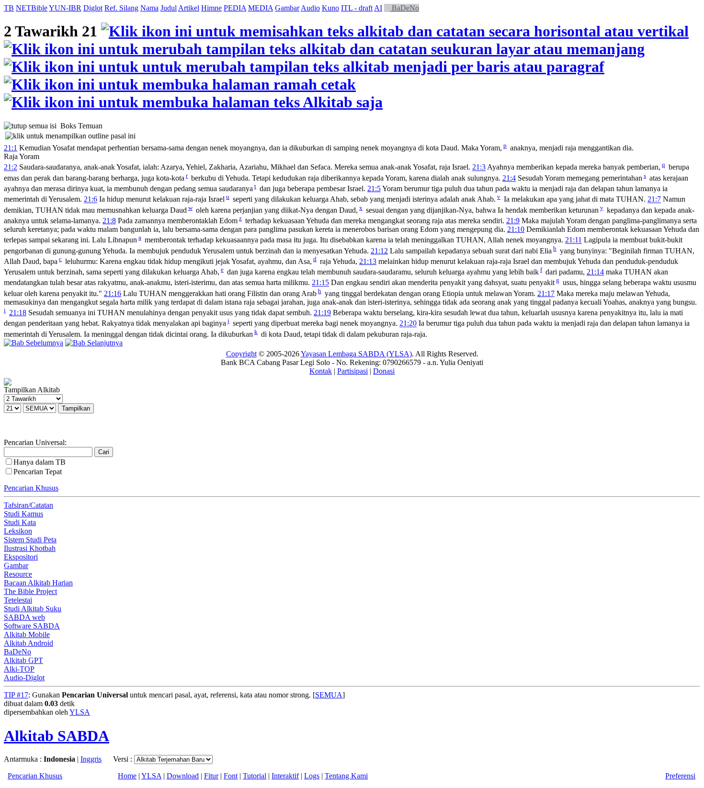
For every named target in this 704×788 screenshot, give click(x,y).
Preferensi (680, 776)
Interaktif (285, 776)
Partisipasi (352, 371)
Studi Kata (20, 522)
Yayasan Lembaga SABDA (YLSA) (356, 354)
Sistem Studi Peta (30, 540)
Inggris (91, 759)
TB (9, 8)
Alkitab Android (28, 643)
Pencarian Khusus (31, 488)
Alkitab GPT (23, 660)
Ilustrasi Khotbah (30, 548)
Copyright (241, 354)
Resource (18, 574)
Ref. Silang (121, 8)
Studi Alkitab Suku (32, 609)
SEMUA (328, 695)
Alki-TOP (19, 669)
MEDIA (260, 8)
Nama (149, 8)
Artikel (188, 8)
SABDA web (24, 617)
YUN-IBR (65, 8)
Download (183, 776)
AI (378, 8)
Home (127, 776)
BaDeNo (404, 8)
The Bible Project (30, 591)
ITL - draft (357, 8)
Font (231, 776)
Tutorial (254, 776)
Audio (310, 8)
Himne (211, 8)
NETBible (31, 8)
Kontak (320, 371)
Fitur (211, 776)
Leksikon (18, 531)
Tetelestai (18, 600)
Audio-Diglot (24, 678)
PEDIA (235, 8)
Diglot (92, 8)
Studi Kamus (23, 514)
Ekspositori (21, 557)
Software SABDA (32, 626)
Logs (311, 776)
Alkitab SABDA (56, 735)
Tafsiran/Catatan (28, 505)
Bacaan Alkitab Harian (38, 583)
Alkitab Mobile (27, 634)
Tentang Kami (346, 776)
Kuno (330, 8)
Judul (168, 8)
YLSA (79, 712)
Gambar (287, 8)
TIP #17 (16, 695)
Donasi (384, 371)
